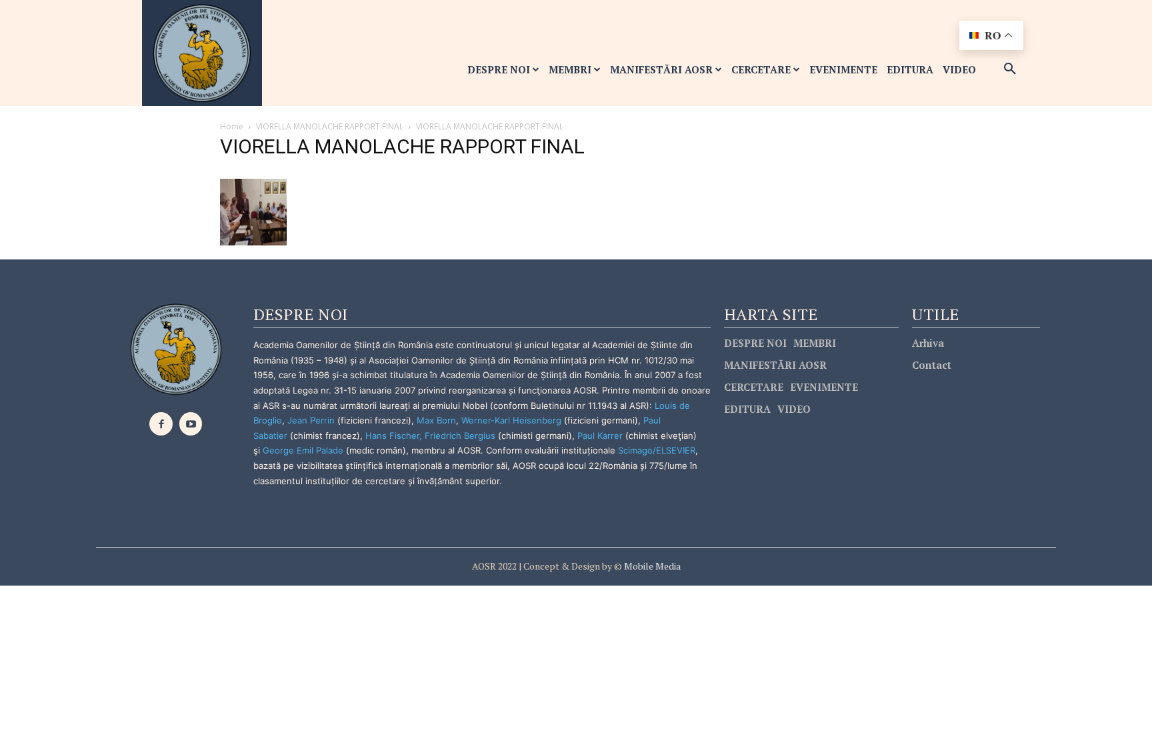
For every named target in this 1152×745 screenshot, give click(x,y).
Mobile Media (651, 566)
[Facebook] (161, 424)
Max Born (436, 420)
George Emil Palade (303, 450)
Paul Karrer (600, 435)
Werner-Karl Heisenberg (511, 420)
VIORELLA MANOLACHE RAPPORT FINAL (329, 126)
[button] (1010, 69)
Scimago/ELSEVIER (656, 450)
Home (231, 126)
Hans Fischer (392, 435)
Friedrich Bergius (460, 435)
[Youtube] (191, 424)
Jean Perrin (312, 420)
